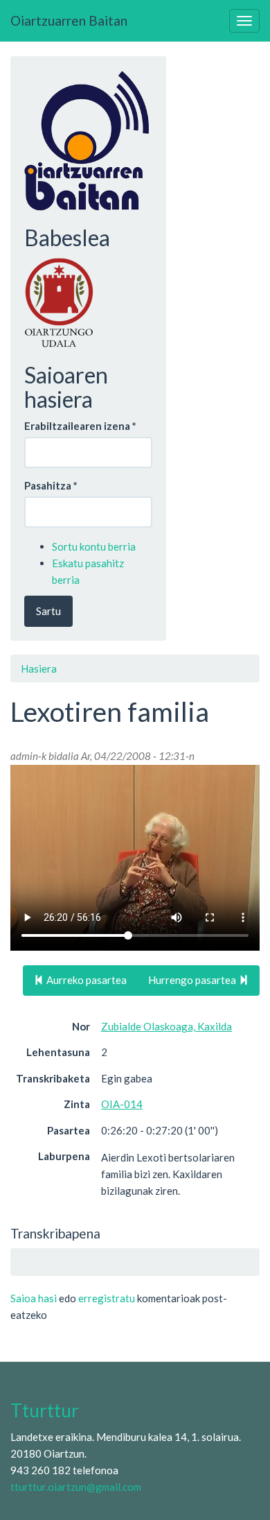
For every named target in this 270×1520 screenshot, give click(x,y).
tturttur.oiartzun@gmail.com (75, 1486)
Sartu (48, 611)
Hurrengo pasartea (193, 980)
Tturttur (44, 1410)
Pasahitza (51, 485)
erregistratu (106, 1298)
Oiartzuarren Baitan (68, 20)
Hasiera (39, 668)
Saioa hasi (33, 1298)
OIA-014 (122, 1104)
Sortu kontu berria (94, 546)
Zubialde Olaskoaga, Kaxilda (166, 1026)
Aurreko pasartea (85, 980)
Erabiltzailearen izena (80, 426)
